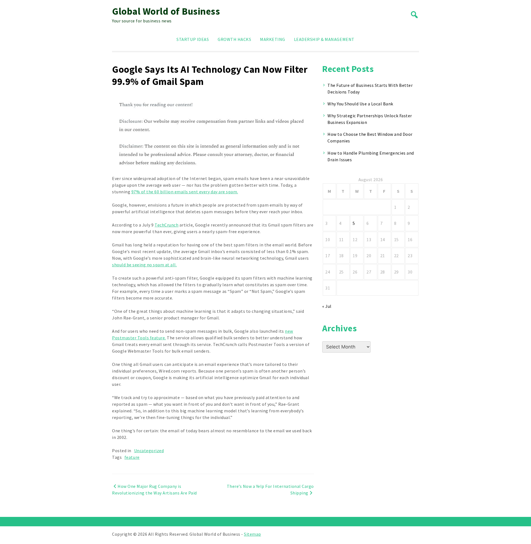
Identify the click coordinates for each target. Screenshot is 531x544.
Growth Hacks (234, 39)
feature (132, 457)
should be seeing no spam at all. (144, 264)
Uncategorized (149, 450)
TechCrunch (166, 225)
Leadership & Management (324, 39)
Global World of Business (166, 11)
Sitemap (252, 534)
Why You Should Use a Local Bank (360, 103)
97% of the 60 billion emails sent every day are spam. (184, 191)
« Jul (327, 306)
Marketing (272, 39)
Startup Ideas (192, 39)
